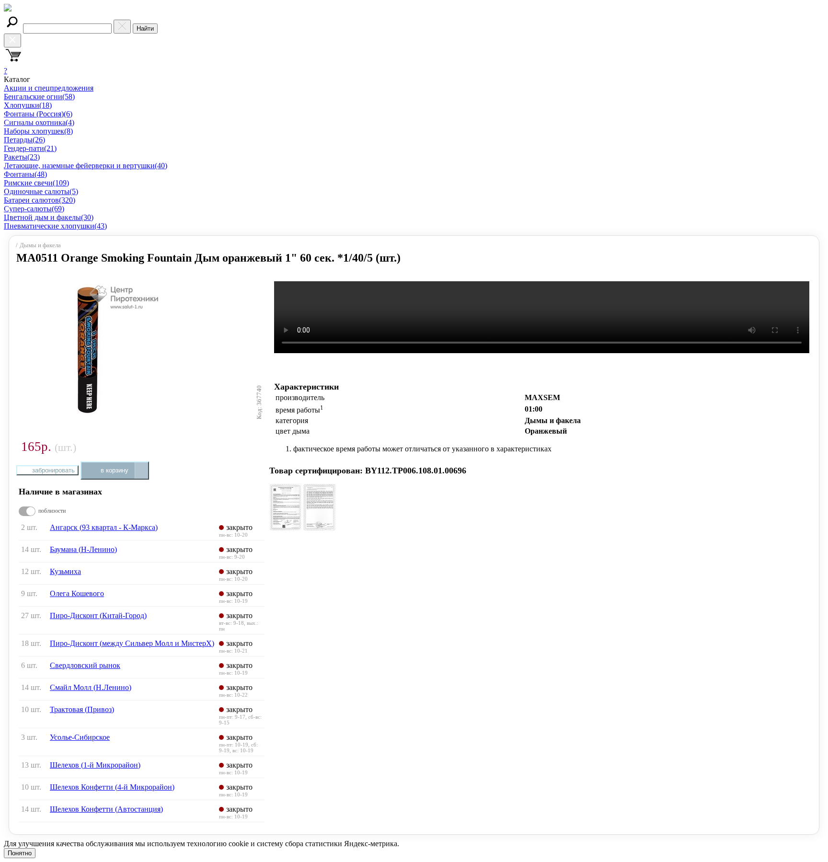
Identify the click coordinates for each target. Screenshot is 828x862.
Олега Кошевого (77, 593)
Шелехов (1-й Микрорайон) (95, 765)
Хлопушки (28, 105)
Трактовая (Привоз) (82, 709)
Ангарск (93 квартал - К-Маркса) (104, 527)
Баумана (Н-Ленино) (83, 549)
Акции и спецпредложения (48, 88)
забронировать (53, 470)
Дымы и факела (40, 245)
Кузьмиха (65, 571)
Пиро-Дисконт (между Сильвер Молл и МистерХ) (132, 643)
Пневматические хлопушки (55, 226)
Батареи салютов (39, 200)
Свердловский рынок (85, 665)
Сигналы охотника (39, 122)
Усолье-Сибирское (80, 737)
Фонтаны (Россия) (38, 114)
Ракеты (22, 157)
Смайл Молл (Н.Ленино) (90, 687)
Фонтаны (25, 174)
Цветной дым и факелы (48, 217)
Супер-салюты (34, 209)
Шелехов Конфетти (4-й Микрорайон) (112, 787)
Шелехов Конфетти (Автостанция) (106, 809)
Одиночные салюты (41, 191)
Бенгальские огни (39, 96)
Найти (145, 28)
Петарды (24, 140)
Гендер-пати (30, 148)
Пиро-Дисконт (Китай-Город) (98, 615)
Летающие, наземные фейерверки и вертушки (85, 165)
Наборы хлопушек (38, 131)
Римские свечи (36, 183)
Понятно (20, 853)
